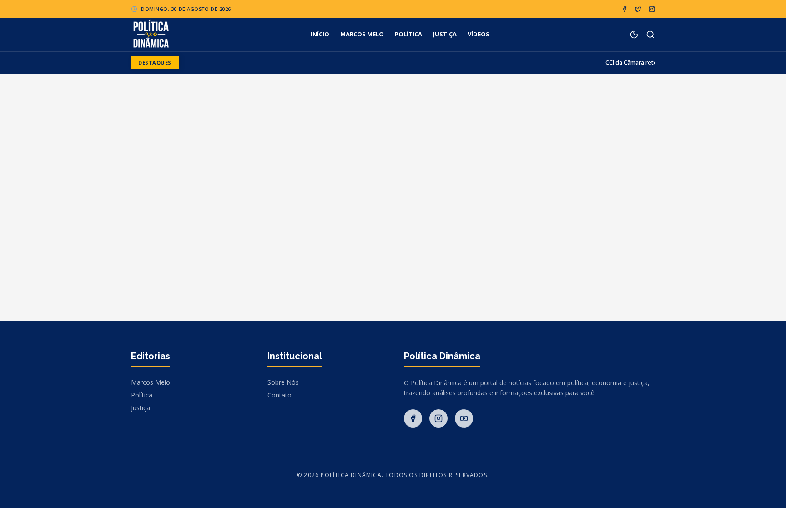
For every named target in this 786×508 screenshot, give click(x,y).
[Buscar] (650, 34)
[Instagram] (652, 9)
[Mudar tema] (634, 34)
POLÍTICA (408, 34)
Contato (279, 395)
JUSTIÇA (445, 34)
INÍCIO (320, 34)
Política (141, 395)
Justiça (140, 407)
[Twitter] (638, 9)
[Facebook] (624, 9)
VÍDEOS (478, 34)
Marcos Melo (150, 382)
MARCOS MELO (362, 34)
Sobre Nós (283, 382)
